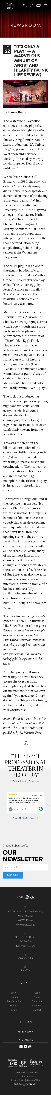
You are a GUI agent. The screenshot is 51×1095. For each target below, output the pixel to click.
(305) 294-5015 (25, 958)
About (37, 997)
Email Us (25, 970)
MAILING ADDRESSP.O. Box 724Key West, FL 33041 (25, 941)
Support (14, 1005)
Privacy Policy (18, 1080)
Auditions (37, 1005)
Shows (14, 992)
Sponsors (37, 1001)
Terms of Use (33, 1080)
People (37, 992)
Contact (37, 1010)
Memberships (14, 1001)
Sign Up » (13, 875)
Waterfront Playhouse (29, 1072)
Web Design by (21, 1084)
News (14, 1010)
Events (14, 997)
